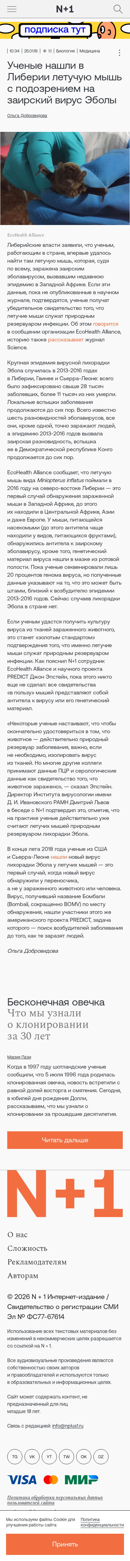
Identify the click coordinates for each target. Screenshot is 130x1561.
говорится (105, 324)
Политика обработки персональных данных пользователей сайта (55, 1500)
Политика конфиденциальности (102, 1522)
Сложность (27, 1248)
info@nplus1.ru (67, 1425)
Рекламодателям (37, 1262)
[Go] (11, 9)
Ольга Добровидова (27, 115)
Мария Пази (19, 1057)
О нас (17, 1235)
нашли (59, 857)
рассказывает (66, 339)
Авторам (22, 1276)
